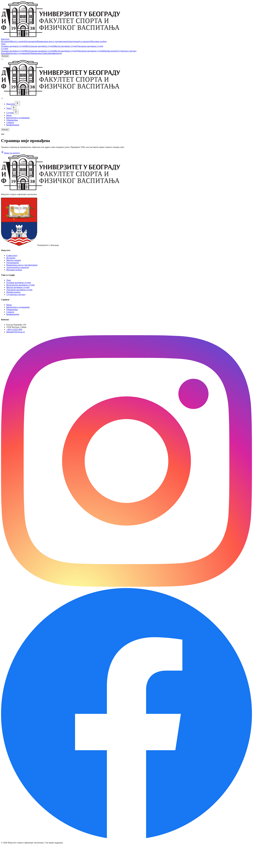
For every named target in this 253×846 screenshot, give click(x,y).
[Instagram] (126, 586)
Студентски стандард (126, 51)
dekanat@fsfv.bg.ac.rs (15, 332)
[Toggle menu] (2, 59)
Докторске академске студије (90, 46)
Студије (4, 48)
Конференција (55, 53)
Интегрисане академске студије (40, 46)
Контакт (5, 56)
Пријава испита (110, 51)
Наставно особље (99, 41)
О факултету (12, 255)
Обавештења (35, 53)
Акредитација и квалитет (79, 41)
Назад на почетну (12, 153)
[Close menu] (2, 98)
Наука (3, 53)
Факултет (5, 39)
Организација (31, 41)
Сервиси (45, 53)
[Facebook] (126, 838)
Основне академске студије (13, 46)
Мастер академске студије (65, 46)
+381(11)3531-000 (14, 329)
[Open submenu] (17, 103)
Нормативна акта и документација (52, 41)
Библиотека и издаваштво (18, 53)
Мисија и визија (17, 41)
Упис (3, 44)
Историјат (5, 41)
